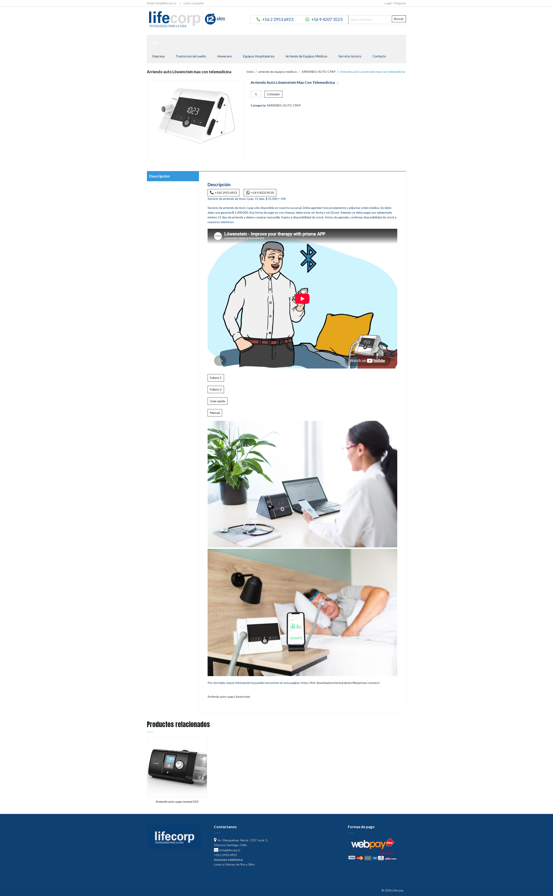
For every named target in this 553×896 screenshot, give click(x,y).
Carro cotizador (193, 3)
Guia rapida (217, 401)
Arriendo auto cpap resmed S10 (333, 85)
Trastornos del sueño (191, 56)
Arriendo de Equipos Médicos (306, 56)
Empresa (158, 56)
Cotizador (273, 94)
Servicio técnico (349, 56)
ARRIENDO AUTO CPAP (318, 71)
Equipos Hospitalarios (259, 56)
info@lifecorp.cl (229, 850)
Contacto (379, 56)
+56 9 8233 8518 (262, 192)
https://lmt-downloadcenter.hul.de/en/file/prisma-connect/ (340, 683)
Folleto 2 (216, 389)
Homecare (224, 56)
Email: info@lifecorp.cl (161, 3)
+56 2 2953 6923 (277, 19)
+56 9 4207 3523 (326, 19)
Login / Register (395, 3)
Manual (215, 413)
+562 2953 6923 (226, 192)
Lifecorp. (398, 890)
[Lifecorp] (186, 19)
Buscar (399, 19)
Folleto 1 (216, 378)
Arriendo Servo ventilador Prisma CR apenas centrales (338, 85)
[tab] (173, 176)
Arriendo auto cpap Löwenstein (229, 696)
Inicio (250, 71)
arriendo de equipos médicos (277, 71)
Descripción (159, 176)
